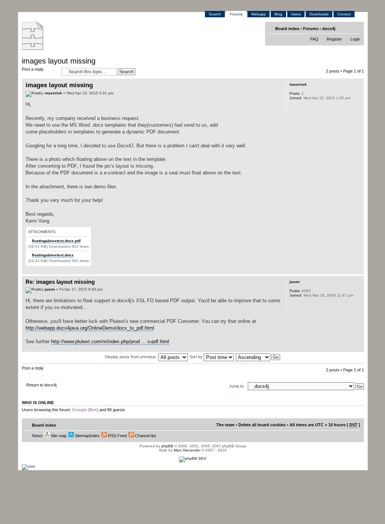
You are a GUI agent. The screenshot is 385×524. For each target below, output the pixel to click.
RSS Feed (117, 435)
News (36, 435)
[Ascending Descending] (258, 356)
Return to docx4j (41, 385)
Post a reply (33, 69)
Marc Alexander (187, 450)
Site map (58, 435)
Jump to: (237, 386)
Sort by (196, 356)
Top (358, 270)
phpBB (167, 446)
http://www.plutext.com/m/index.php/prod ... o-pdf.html (110, 341)
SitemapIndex (87, 435)
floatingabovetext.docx (53, 255)
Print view (344, 28)
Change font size (355, 28)
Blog (278, 14)
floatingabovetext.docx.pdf (56, 241)
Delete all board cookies (262, 425)
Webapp (258, 14)
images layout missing (58, 61)
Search (215, 14)
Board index (287, 28)
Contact (344, 14)
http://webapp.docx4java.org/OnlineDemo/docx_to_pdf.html (90, 328)
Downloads (319, 14)
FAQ (314, 39)
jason (50, 289)
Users (296, 14)
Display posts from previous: (131, 356)
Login (355, 39)
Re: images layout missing (60, 282)
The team (225, 425)
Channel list (145, 435)
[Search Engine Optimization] (192, 458)
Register (334, 39)
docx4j (328, 28)
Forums (236, 14)
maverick (53, 93)
